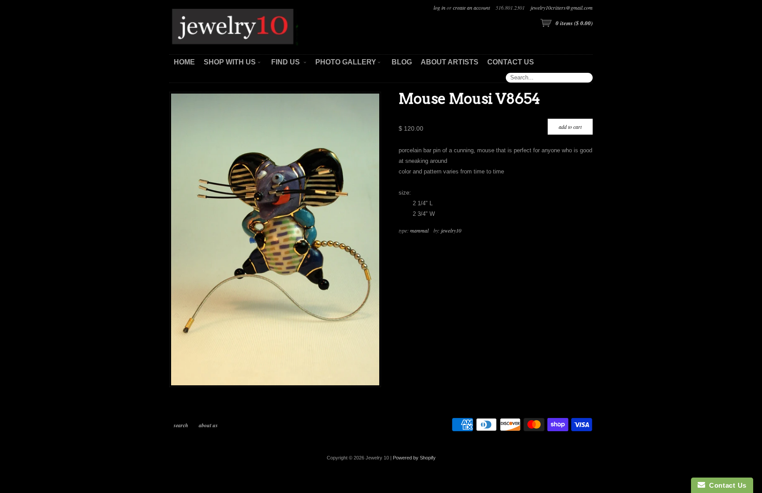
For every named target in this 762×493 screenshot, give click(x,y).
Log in (439, 7)
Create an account (471, 7)
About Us (208, 425)
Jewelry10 (451, 230)
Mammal (419, 230)
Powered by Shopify (414, 457)
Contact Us (726, 485)
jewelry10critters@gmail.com (561, 7)
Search (181, 425)
